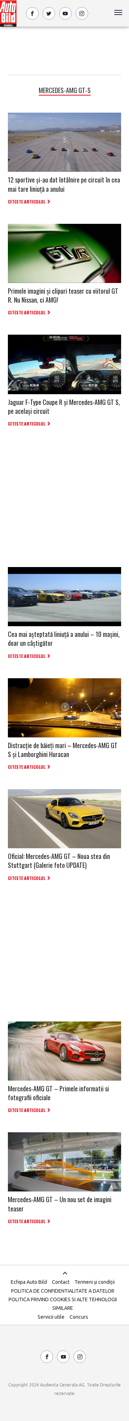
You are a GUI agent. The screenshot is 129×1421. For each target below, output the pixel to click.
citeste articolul (26, 202)
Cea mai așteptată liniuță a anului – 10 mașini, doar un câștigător (64, 638)
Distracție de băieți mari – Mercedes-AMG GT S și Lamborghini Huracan (63, 750)
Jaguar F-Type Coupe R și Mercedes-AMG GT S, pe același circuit (64, 406)
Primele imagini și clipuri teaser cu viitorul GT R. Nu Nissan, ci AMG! (63, 295)
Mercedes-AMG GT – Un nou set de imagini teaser (59, 1204)
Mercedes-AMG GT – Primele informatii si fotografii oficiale (58, 1093)
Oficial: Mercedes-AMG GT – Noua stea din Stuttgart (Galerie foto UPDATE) (59, 860)
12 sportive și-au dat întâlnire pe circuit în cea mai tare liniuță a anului (64, 184)
